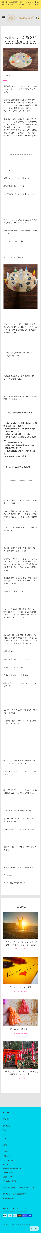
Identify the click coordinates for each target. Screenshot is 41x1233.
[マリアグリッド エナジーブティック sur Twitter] (8, 1112)
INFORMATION (8, 1160)
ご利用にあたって (9, 1173)
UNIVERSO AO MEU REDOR (12, 1168)
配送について (7, 1177)
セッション (6, 1134)
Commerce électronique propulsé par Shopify (16, 1224)
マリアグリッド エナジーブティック (21, 1188)
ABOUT (5, 1152)
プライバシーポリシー (10, 1181)
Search (5, 1138)
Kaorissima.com (8, 1198)
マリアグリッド (8, 1126)
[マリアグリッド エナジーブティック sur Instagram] (12, 1112)
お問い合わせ (7, 1156)
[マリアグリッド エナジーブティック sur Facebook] (4, 1112)
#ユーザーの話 (8, 883)
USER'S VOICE (7, 1164)
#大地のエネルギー (20, 883)
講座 (4, 1130)
